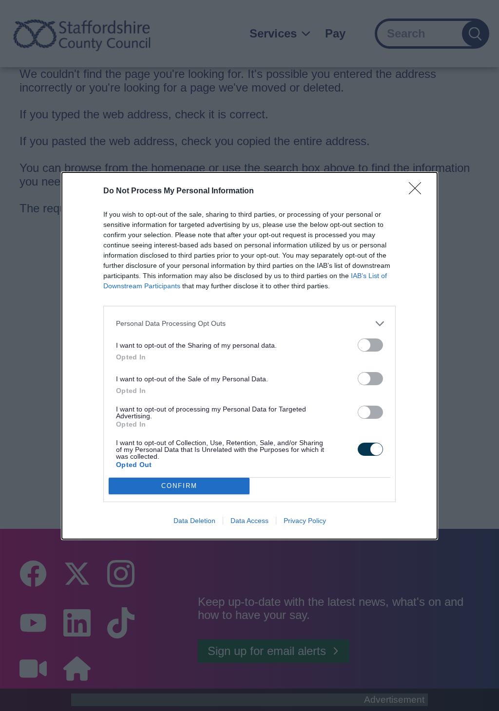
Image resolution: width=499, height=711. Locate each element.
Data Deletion (194, 520)
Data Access (249, 520)
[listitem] (249, 323)
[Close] (418, 191)
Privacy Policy (305, 520)
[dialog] (249, 355)
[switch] (370, 345)
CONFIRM (179, 485)
